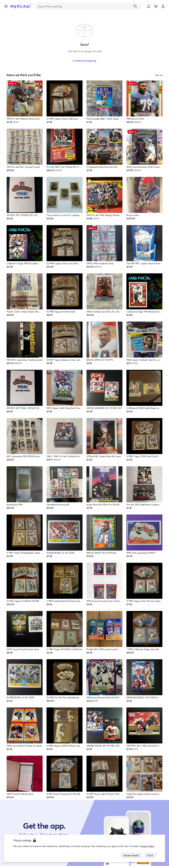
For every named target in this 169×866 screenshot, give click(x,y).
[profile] (163, 6)
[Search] (135, 6)
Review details (130, 855)
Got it (150, 855)
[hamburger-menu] (6, 6)
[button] (148, 6)
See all (158, 75)
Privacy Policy (147, 846)
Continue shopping (84, 60)
